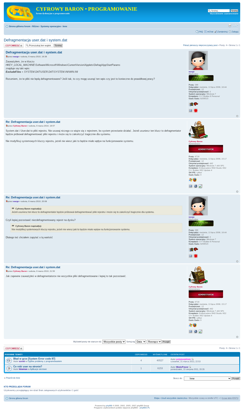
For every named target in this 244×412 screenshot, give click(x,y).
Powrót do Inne (13, 378)
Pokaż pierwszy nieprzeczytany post (200, 45)
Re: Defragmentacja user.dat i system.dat (33, 121)
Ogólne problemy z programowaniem (45, 361)
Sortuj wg (131, 341)
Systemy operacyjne (51, 26)
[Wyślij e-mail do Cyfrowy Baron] (191, 186)
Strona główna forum (19, 26)
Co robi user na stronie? (27, 366)
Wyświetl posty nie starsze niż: (87, 341)
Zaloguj (235, 32)
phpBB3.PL (145, 408)
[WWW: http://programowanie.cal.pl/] (195, 186)
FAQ (201, 32)
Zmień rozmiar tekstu (235, 25)
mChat (210, 32)
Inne (65, 26)
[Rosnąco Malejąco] (159, 341)
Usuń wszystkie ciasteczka (174, 398)
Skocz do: (177, 378)
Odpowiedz (9, 44)
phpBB (109, 406)
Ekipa (156, 398)
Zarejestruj (222, 32)
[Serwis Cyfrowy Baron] (20, 12)
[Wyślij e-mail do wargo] (191, 111)
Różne (35, 26)
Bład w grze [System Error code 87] (34, 358)
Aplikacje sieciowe (38, 369)
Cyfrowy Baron (20, 126)
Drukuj (230, 25)
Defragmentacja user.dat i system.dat (35, 40)
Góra (237, 116)
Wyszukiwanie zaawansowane (224, 13)
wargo (16, 57)
